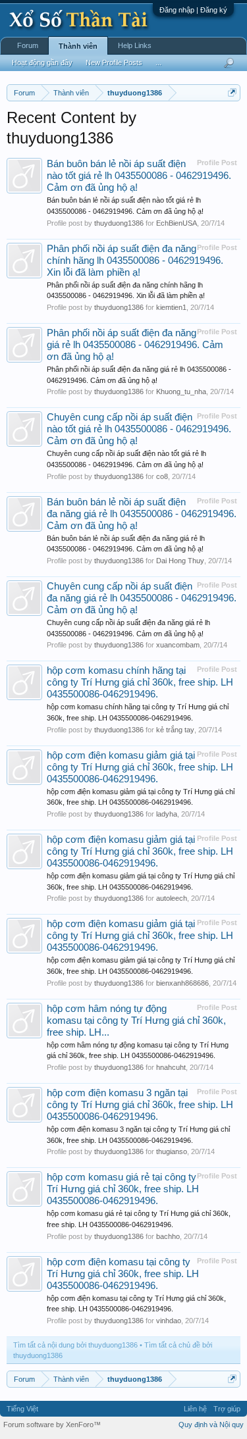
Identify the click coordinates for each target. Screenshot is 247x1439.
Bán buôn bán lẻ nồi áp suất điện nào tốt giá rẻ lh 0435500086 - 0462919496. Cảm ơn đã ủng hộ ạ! (139, 176)
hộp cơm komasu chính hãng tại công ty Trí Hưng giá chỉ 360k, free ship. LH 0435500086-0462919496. (140, 682)
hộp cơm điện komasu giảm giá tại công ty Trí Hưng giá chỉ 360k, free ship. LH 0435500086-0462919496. (140, 767)
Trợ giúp (226, 1409)
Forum (27, 45)
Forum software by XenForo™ (52, 1424)
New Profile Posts (114, 62)
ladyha (166, 814)
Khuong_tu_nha (181, 391)
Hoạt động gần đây (42, 62)
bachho (168, 1236)
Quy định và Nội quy (211, 1424)
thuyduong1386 (119, 223)
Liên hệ (195, 1409)
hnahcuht (171, 1067)
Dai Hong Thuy (180, 561)
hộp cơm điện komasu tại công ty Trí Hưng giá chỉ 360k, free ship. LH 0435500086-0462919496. (123, 1274)
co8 (162, 476)
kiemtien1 (171, 307)
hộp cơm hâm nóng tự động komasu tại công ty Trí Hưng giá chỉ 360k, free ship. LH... (136, 1020)
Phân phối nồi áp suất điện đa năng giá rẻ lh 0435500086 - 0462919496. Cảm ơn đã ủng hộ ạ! (135, 345)
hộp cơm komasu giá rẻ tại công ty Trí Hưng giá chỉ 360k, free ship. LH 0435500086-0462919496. (123, 1189)
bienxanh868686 (182, 983)
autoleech (171, 898)
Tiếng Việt (22, 1409)
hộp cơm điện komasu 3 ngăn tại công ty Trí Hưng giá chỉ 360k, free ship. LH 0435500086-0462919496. (140, 1105)
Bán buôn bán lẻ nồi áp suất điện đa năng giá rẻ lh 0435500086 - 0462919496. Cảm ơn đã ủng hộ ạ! (141, 514)
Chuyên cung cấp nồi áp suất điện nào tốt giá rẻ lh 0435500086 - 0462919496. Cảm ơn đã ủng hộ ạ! (139, 429)
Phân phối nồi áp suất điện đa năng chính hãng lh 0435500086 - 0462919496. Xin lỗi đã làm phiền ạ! (135, 260)
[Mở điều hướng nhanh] (232, 92)
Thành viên (78, 46)
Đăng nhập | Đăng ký (193, 10)
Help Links (134, 45)
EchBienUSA (176, 223)
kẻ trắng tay (175, 730)
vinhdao (168, 1321)
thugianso (171, 1151)
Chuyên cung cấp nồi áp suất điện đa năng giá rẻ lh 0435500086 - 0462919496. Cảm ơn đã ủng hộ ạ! (141, 598)
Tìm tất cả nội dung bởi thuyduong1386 (75, 1345)
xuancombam (178, 645)
